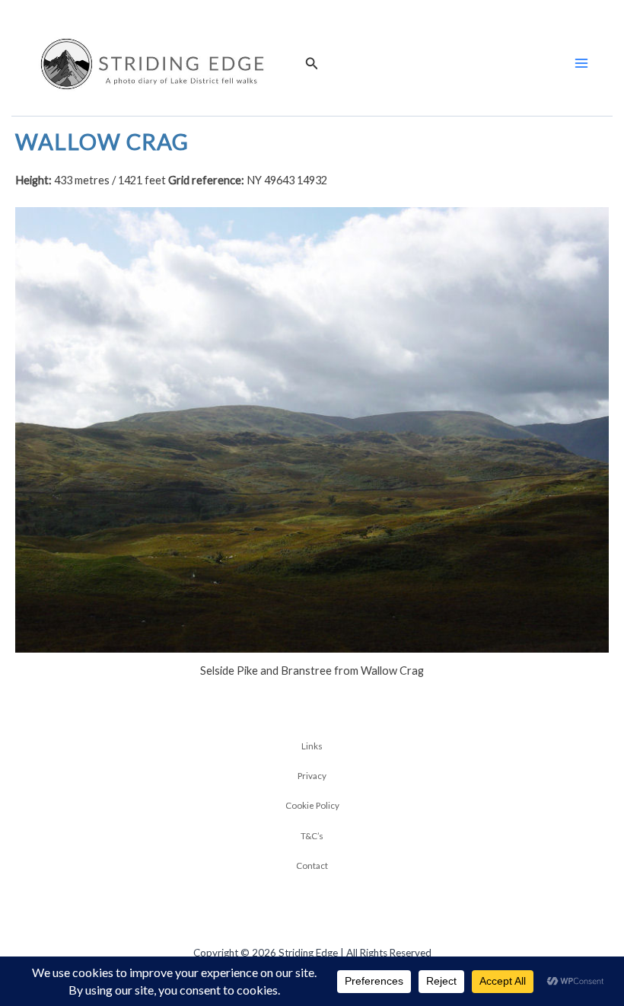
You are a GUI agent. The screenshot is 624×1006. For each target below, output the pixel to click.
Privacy (312, 775)
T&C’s (312, 835)
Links (312, 745)
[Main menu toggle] (581, 63)
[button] (312, 63)
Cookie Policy (312, 805)
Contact (312, 865)
